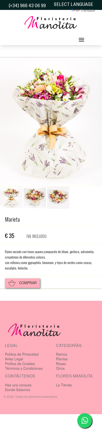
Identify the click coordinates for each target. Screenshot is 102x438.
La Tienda (64, 384)
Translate (87, 10)
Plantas (62, 358)
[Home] (51, 24)
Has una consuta (18, 384)
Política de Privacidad (22, 354)
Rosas (61, 363)
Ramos (61, 354)
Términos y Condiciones (24, 368)
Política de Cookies (20, 363)
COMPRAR (27, 282)
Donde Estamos (17, 389)
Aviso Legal (14, 358)
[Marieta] (11, 197)
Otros (60, 368)
